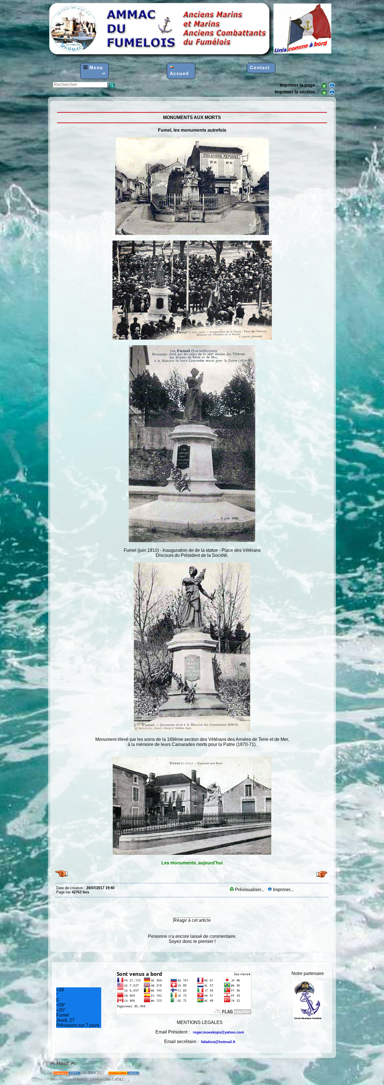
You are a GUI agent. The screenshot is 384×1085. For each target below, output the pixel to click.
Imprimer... (282, 889)
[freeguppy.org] (67, 1073)
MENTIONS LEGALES (200, 1022)
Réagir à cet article (192, 920)
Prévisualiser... (249, 889)
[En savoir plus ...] (124, 1073)
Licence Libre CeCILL (107, 1079)
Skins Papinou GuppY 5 (69, 1079)
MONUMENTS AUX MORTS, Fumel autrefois (57, 105)
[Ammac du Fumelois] (191, 55)
